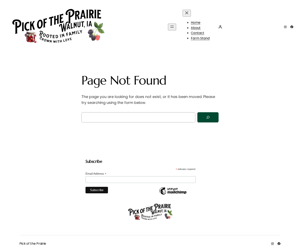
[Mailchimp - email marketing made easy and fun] (172, 194)
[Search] (208, 117)
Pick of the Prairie (32, 243)
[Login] (220, 27)
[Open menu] (172, 27)
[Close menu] (187, 13)
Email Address (96, 174)
